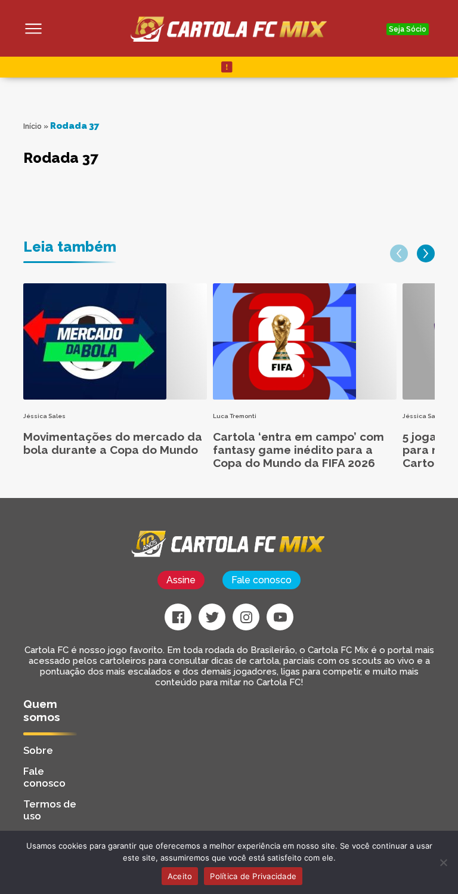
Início (32, 126)
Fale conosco (261, 580)
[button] (399, 253)
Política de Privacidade (253, 876)
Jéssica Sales (44, 416)
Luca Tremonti (234, 416)
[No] (443, 862)
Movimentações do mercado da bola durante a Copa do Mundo (112, 443)
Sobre (38, 750)
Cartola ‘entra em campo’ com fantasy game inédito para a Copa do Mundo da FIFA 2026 (298, 449)
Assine (181, 580)
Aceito (180, 876)
